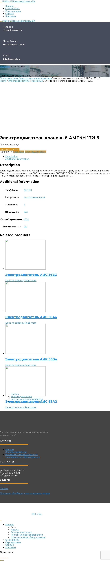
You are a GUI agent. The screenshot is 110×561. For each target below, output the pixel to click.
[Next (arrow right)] (3, 560)
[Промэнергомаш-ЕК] (22, 1)
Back (13, 527)
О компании (12, 8)
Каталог (9, 6)
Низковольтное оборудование (28, 401)
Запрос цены (10, 149)
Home (3, 81)
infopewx (5, 66)
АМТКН (28, 190)
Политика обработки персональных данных (25, 493)
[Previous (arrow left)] (1, 560)
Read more (30, 280)
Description (11, 156)
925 (26, 212)
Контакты (10, 16)
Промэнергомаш (9, 78)
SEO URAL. (37, 514)
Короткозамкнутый (34, 197)
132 (25, 226)
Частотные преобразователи (27, 399)
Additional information (17, 159)
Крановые (46, 78)
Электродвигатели (21, 396)
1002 (26, 219)
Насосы (15, 394)
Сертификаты (13, 11)
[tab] (57, 156)
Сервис (9, 13)
